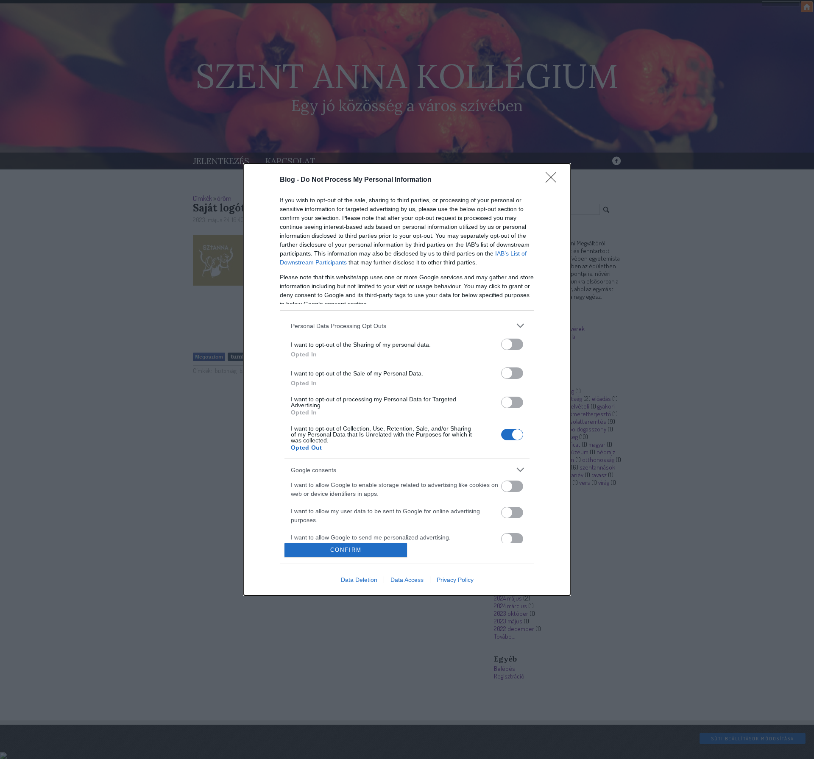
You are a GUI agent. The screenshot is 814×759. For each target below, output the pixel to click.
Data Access (407, 579)
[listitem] (407, 325)
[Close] (554, 180)
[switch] (512, 344)
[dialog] (407, 379)
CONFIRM (346, 550)
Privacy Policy (455, 579)
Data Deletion (359, 579)
